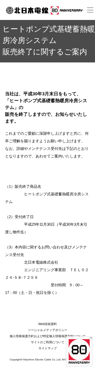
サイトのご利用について (47, 342)
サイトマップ (48, 348)
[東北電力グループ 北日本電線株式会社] (47, 10)
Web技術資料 (47, 324)
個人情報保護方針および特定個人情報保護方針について (48, 336)
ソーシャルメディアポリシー (47, 330)
